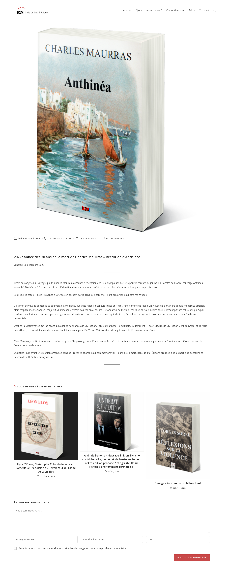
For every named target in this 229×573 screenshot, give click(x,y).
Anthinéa (132, 257)
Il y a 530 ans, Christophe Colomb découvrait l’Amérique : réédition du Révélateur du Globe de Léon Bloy (46, 468)
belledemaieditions (29, 238)
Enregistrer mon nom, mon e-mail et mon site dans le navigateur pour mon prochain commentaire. (73, 548)
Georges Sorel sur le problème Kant (178, 483)
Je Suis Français (89, 238)
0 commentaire (115, 238)
